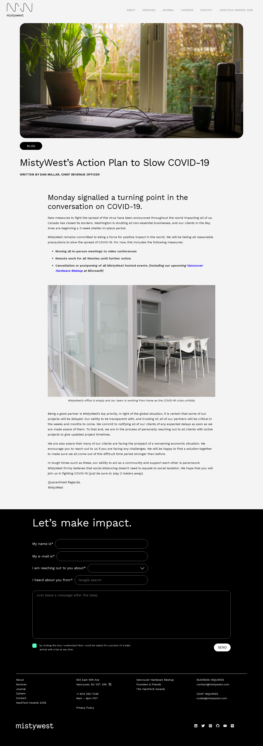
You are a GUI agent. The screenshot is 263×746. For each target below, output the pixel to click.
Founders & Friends (148, 684)
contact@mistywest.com (213, 684)
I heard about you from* (52, 580)
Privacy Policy (85, 707)
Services (148, 10)
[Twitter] (203, 726)
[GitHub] (217, 726)
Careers (187, 10)
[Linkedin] (196, 726)
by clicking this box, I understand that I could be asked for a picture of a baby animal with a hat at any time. (84, 647)
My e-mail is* (43, 556)
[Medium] (232, 726)
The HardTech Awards (150, 689)
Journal (168, 10)
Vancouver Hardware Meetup (155, 679)
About (131, 10)
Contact (206, 10)
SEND (222, 647)
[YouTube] (225, 726)
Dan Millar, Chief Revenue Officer (70, 174)
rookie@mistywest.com (212, 698)
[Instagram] (210, 726)
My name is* (42, 544)
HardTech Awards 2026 (236, 10)
